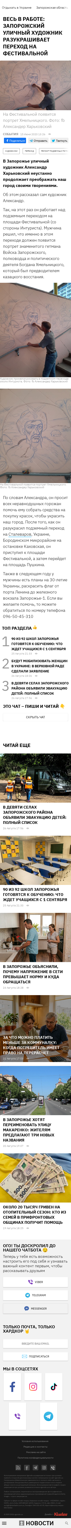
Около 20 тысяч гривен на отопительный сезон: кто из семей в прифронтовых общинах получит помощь (34, 1214)
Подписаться (39, 1356)
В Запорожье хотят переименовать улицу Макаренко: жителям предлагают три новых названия (28, 1130)
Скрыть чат (35, 717)
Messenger (39, 1308)
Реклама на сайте (36, 1452)
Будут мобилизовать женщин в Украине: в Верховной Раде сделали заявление (39, 666)
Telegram (39, 1295)
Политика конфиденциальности (35, 1457)
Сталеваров (19, 534)
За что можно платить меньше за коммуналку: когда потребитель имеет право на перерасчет (31, 1045)
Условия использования (35, 1441)
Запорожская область (52, 7)
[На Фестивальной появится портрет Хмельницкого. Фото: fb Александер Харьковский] (35, 436)
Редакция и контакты (35, 1446)
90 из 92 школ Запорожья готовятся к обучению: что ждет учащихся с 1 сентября (38, 644)
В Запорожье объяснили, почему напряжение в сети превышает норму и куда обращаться (33, 974)
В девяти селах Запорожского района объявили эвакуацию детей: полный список (40, 688)
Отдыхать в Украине (17, 7)
